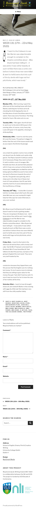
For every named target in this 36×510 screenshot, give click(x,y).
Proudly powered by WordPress (12, 505)
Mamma (19, 306)
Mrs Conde (10, 308)
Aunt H (8, 301)
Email (5, 366)
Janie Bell (25, 305)
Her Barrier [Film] (13, 305)
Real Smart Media (9, 459)
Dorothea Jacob (18, 303)
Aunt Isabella (17, 301)
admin (17, 40)
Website (6, 376)
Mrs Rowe (15, 310)
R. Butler (23, 310)
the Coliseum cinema (14, 311)
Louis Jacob (10, 306)
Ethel (28, 303)
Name (5, 357)
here (26, 90)
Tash (30, 310)
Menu (19, 11)
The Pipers (27, 311)
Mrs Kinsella (20, 308)
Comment (7, 330)
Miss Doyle (26, 306)
